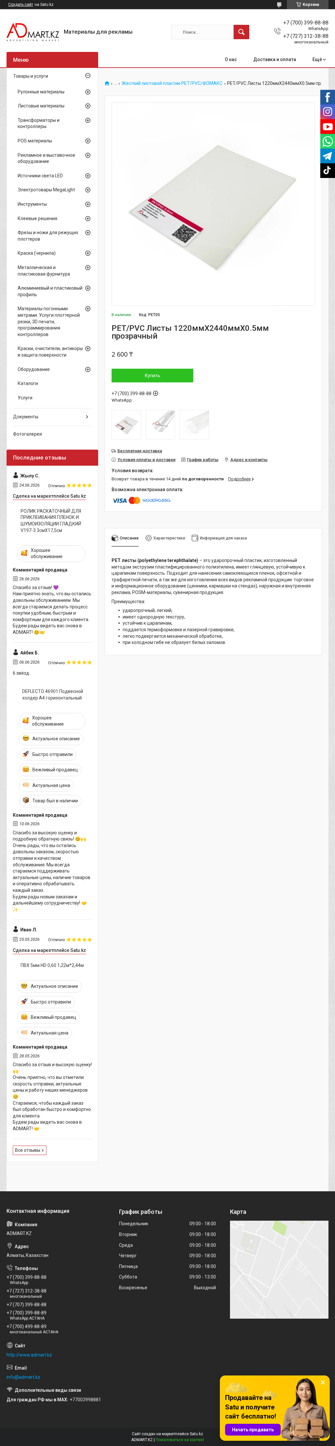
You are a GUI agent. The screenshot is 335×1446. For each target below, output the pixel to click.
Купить (152, 375)
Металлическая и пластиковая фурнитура (44, 271)
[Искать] (241, 32)
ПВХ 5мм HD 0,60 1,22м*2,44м (52, 965)
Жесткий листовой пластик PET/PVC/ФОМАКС (172, 83)
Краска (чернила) (37, 253)
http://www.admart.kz (29, 1355)
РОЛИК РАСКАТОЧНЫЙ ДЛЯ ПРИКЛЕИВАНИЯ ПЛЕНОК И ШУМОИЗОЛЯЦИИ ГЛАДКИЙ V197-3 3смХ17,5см (51, 520)
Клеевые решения (37, 218)
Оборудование (34, 369)
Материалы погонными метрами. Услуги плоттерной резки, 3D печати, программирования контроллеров (49, 321)
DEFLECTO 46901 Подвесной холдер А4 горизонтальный (52, 694)
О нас (231, 59)
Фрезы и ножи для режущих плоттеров (48, 236)
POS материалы (35, 140)
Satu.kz (196, 1434)
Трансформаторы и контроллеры (39, 123)
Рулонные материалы (41, 91)
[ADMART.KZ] (33, 32)
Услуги (25, 397)
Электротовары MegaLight (46, 189)
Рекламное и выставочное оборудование (46, 158)
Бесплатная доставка (139, 450)
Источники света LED (40, 175)
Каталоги (28, 383)
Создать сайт (20, 4)
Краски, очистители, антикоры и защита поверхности (50, 352)
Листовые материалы (41, 105)
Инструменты (32, 204)
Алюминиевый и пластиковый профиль (50, 291)
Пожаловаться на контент (180, 1440)
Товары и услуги (30, 76)
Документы (25, 416)
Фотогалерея (27, 434)
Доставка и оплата (274, 59)
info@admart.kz (23, 1377)
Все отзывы (27, 1150)
